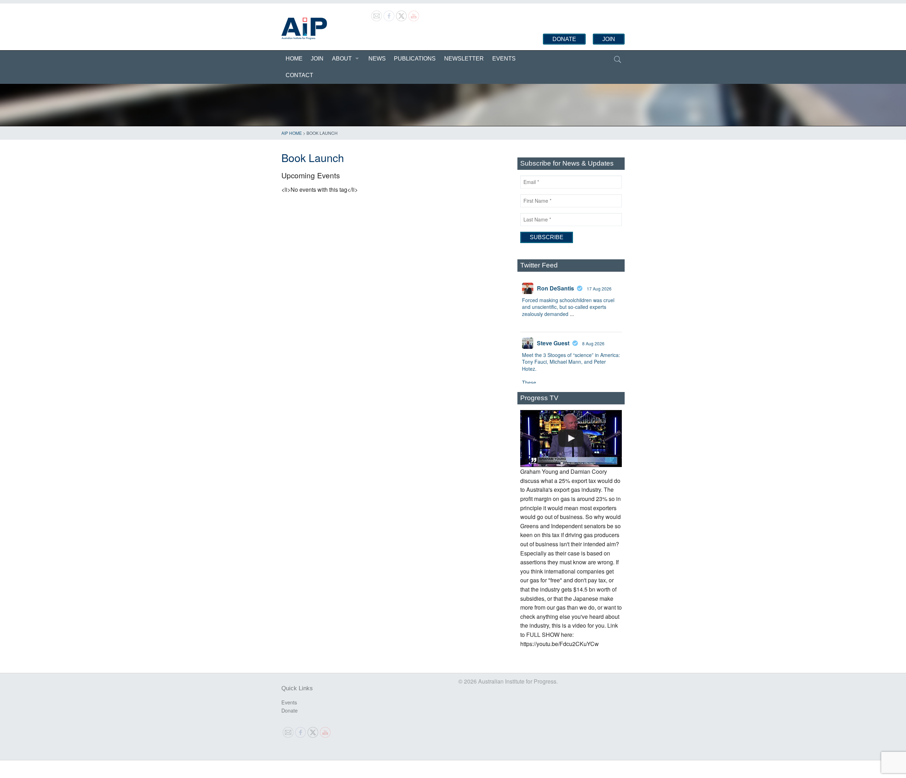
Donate (564, 39)
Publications (415, 59)
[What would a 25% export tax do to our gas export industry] (571, 438)
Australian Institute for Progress (304, 29)
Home (294, 59)
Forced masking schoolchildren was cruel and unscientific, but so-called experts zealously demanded (568, 306)
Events (504, 59)
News (377, 59)
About (342, 59)
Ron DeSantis (555, 288)
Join (608, 39)
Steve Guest (553, 343)
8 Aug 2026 (593, 343)
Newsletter (464, 59)
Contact (299, 75)
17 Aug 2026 (599, 289)
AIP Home (291, 133)
